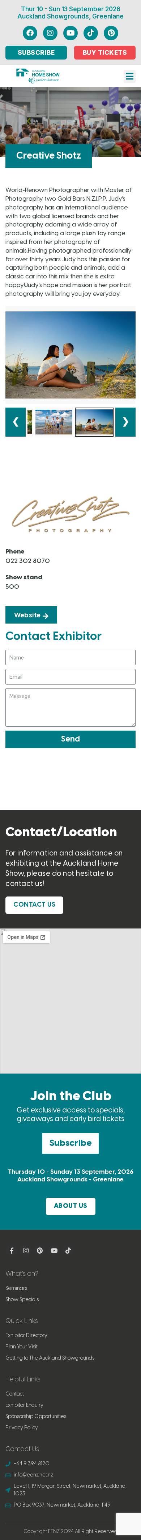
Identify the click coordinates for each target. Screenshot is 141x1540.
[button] (130, 76)
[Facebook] (30, 33)
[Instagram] (50, 33)
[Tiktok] (91, 33)
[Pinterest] (111, 33)
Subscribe (70, 1143)
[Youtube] (70, 33)
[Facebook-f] (11, 1250)
